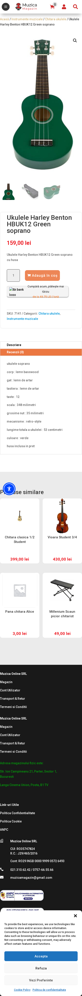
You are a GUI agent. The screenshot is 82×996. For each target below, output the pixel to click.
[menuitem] (6, 7)
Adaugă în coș (45, 275)
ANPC (4, 829)
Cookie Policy (22, 989)
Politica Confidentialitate (17, 813)
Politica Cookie (11, 821)
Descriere (14, 345)
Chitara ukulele (55, 19)
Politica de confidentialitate (49, 989)
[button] (75, 916)
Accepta (41, 956)
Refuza (41, 968)
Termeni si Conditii (13, 707)
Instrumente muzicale (27, 19)
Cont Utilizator (10, 690)
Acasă (4, 19)
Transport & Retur (12, 698)
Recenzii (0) (15, 352)
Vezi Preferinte (41, 980)
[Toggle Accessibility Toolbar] (9, 489)
